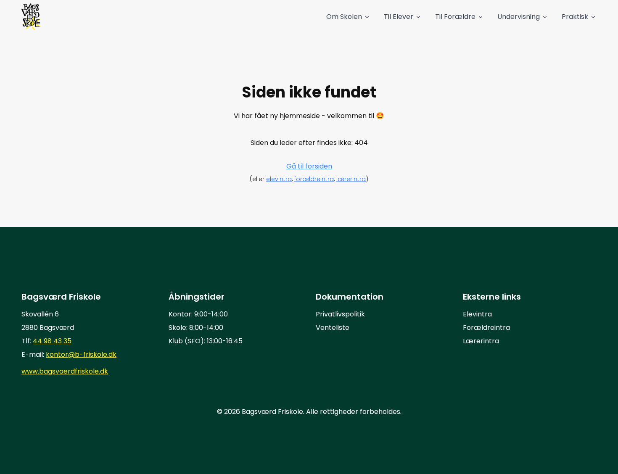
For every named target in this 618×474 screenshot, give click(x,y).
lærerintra (351, 179)
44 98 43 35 (52, 341)
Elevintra (477, 314)
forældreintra (314, 179)
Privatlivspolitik (340, 314)
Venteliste (332, 327)
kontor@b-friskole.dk (81, 354)
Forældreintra (486, 327)
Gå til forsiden (309, 166)
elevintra (279, 179)
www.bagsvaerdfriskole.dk (64, 371)
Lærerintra (481, 341)
